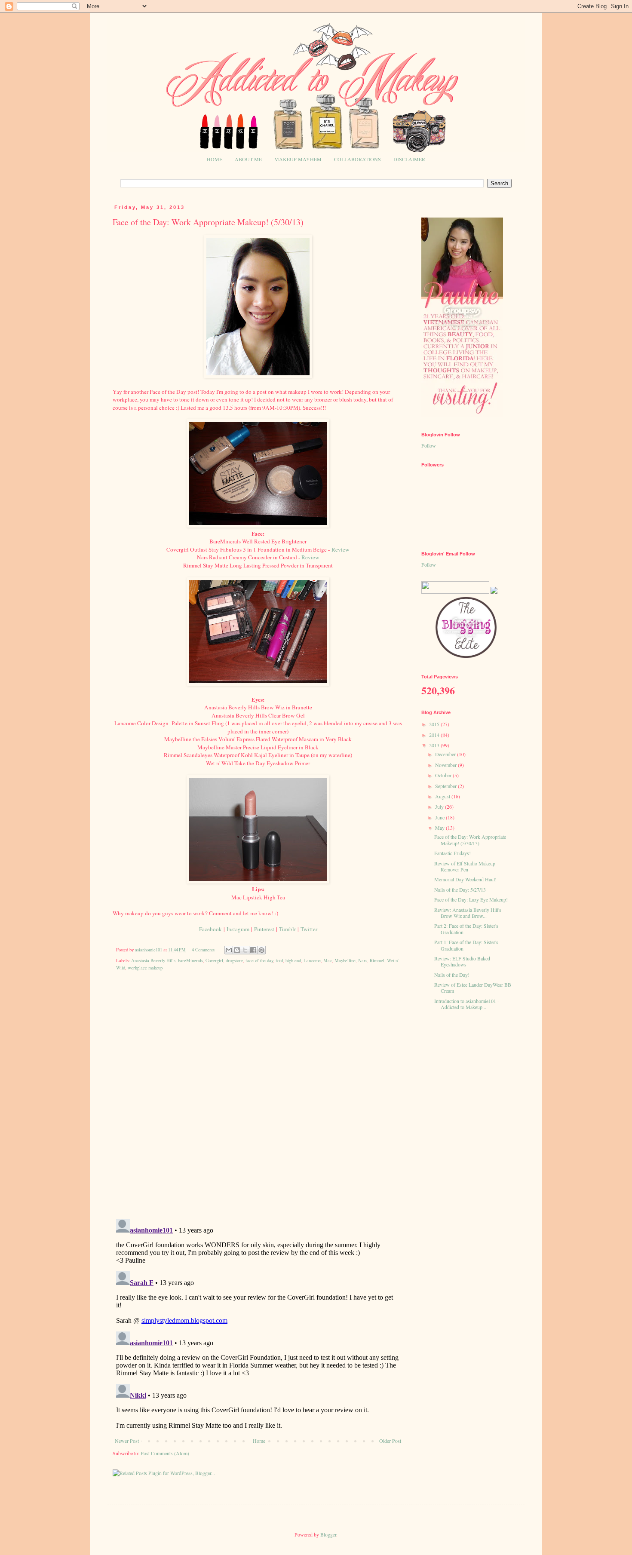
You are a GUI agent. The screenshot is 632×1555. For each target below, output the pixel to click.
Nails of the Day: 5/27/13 (460, 889)
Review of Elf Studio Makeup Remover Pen (464, 866)
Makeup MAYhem (298, 159)
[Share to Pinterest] (261, 950)
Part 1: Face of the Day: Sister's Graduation (466, 945)
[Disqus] (258, 1101)
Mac (327, 960)
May (440, 827)
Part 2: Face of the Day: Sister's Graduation (466, 928)
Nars (362, 960)
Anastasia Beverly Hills (153, 960)
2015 (435, 724)
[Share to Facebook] (253, 950)
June (440, 817)
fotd (279, 960)
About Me (248, 159)
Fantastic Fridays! (452, 853)
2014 (435, 734)
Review (340, 549)
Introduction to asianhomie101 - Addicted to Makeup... (466, 1003)
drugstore (234, 960)
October (444, 775)
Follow (428, 445)
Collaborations (357, 159)
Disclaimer (409, 159)
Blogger (328, 1534)
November (446, 764)
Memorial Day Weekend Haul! (465, 879)
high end (293, 960)
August (443, 796)
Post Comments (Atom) (165, 1453)
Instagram (238, 929)
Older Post (390, 1440)
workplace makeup (145, 968)
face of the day (259, 960)
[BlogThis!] (237, 950)
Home (214, 159)
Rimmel (377, 960)
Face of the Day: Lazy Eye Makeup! (471, 899)
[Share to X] (245, 950)
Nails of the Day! (451, 974)
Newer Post (127, 1440)
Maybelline (345, 960)
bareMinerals (190, 960)
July (440, 806)
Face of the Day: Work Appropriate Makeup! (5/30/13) (470, 839)
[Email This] (228, 950)
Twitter (309, 929)
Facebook (210, 929)
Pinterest (264, 929)
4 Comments (203, 950)
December (446, 754)
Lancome (312, 960)
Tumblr (287, 929)
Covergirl (214, 960)
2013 (435, 745)
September (446, 785)
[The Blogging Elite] (466, 657)
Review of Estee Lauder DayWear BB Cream (472, 987)
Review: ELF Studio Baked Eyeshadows (462, 961)
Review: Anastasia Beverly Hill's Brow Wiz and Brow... (467, 912)
